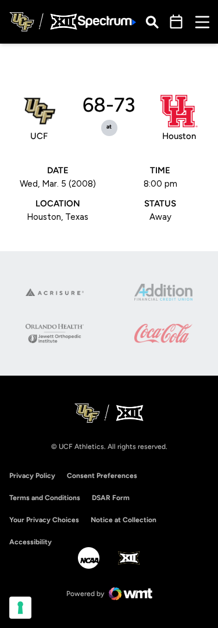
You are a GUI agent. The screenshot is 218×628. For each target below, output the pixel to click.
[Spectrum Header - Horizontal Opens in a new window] (107, 22)
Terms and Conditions (44, 498)
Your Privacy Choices (44, 520)
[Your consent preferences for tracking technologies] (20, 608)
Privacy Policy (32, 476)
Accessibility (30, 541)
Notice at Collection (123, 520)
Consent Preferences (102, 476)
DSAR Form (111, 498)
